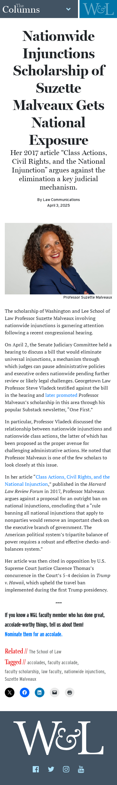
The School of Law (45, 652)
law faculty (51, 671)
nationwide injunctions (84, 671)
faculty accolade (62, 662)
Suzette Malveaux (20, 679)
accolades (36, 662)
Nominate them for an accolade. (33, 634)
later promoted (61, 395)
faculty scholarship (22, 671)
